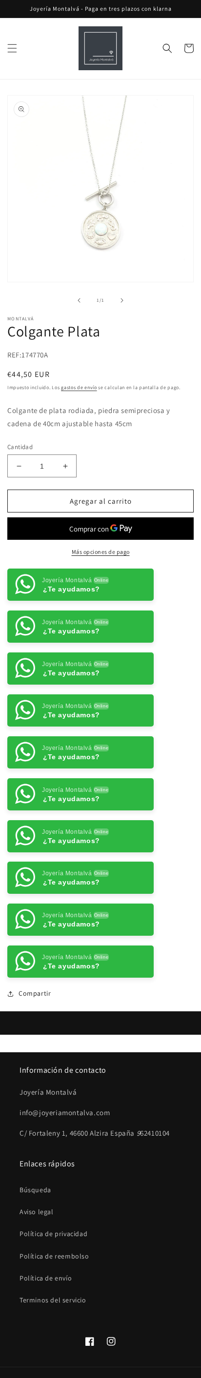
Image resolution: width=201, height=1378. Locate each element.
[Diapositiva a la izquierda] (79, 300)
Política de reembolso (54, 1256)
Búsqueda (35, 1189)
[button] (12, 48)
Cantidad (20, 447)
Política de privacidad (53, 1233)
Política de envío (46, 1278)
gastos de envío (79, 387)
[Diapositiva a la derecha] (122, 300)
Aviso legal (37, 1211)
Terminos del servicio (53, 1300)
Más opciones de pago (101, 551)
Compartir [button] (35, 993)
